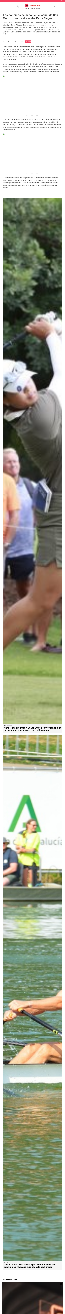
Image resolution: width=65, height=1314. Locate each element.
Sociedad (28, 41)
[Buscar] (18, 6)
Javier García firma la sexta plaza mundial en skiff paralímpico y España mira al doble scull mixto (29, 1265)
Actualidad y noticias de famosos (32, 8)
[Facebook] (51, 6)
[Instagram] (55, 6)
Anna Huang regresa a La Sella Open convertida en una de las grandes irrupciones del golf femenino (32, 729)
